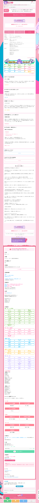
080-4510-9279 (8, 458)
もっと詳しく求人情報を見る (30, 57)
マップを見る (19, 269)
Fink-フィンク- (10, 6)
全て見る (19, 153)
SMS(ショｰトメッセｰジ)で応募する (10, 460)
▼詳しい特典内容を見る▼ (19, 26)
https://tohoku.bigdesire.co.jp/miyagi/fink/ (11, 477)
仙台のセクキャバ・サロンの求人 (8, 490)
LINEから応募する (19, 451)
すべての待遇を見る (31, 73)
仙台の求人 (5, 492)
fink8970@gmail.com (8, 470)
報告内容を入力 (19, 486)
